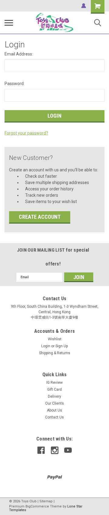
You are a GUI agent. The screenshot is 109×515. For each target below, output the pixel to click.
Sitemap (46, 501)
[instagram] (54, 450)
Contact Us (54, 417)
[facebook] (41, 450)
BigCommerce (37, 506)
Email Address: (19, 54)
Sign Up (61, 346)
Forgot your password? (26, 133)
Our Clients (54, 403)
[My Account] (83, 5)
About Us (54, 410)
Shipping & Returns (54, 353)
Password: (15, 83)
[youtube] (68, 450)
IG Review (54, 382)
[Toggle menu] (9, 22)
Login (45, 346)
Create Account (40, 217)
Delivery (54, 396)
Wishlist (54, 339)
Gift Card (54, 389)
